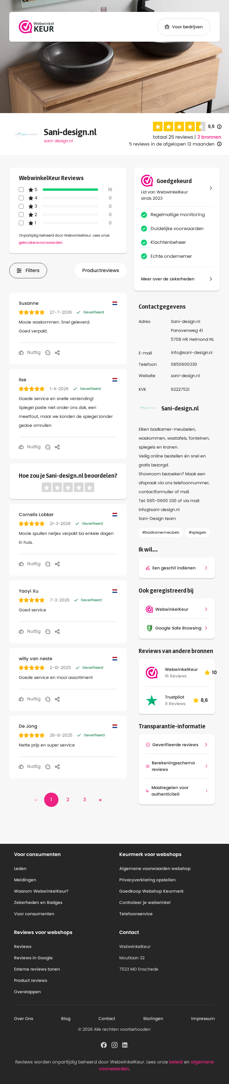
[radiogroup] (179, 126)
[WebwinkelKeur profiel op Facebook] (104, 1045)
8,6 (204, 700)
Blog (65, 1018)
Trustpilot (174, 697)
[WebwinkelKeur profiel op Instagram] (114, 1045)
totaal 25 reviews (173, 137)
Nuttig (33, 352)
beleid (176, 1062)
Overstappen (27, 992)
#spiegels (197, 532)
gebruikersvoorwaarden (40, 242)
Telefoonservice (136, 914)
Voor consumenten (34, 914)
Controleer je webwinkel (145, 902)
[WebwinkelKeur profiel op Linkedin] (125, 1045)
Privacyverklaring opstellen (147, 880)
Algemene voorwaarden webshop (155, 868)
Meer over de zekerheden (167, 279)
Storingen (153, 1018)
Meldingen (25, 880)
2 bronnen (209, 137)
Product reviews (30, 980)
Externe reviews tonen (37, 969)
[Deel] (57, 352)
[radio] (158, 126)
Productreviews (100, 270)
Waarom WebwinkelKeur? (41, 891)
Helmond (198, 339)
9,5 (215, 126)
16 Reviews (176, 676)
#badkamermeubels (160, 532)
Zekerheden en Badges (38, 902)
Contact (106, 1018)
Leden (20, 868)
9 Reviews (175, 704)
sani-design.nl (58, 141)
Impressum (203, 1018)
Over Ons (23, 1018)
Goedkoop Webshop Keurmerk (151, 891)
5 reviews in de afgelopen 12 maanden (172, 144)
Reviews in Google (33, 958)
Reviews (22, 946)
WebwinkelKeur (181, 669)
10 (214, 672)
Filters (33, 270)
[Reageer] (47, 352)
